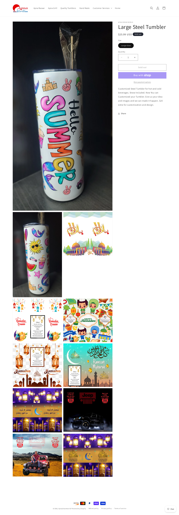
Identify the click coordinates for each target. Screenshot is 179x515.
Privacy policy (106, 509)
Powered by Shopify (79, 509)
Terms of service (120, 509)
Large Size (127, 46)
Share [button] (123, 113)
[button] (102, 8)
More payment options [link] (142, 82)
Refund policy (94, 509)
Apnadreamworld (64, 509)
